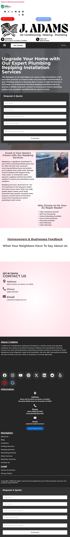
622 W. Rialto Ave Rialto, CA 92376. (37, 399)
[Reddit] (22, 14)
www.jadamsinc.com (37, 481)
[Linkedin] (22, 11)
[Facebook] (5, 11)
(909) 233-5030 (44, 40)
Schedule (35, 138)
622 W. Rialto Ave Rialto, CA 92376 (16, 40)
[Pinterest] (19, 11)
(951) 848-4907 (38, 413)
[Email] (4, 296)
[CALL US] (37, 39)
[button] (4, 45)
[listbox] (35, 131)
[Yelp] (19, 14)
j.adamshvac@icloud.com (35, 424)
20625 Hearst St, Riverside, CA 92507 (39, 401)
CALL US (43, 39)
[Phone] (4, 288)
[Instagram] (8, 11)
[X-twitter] (12, 11)
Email (10, 297)
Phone (11, 289)
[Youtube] (15, 11)
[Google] (4, 383)
